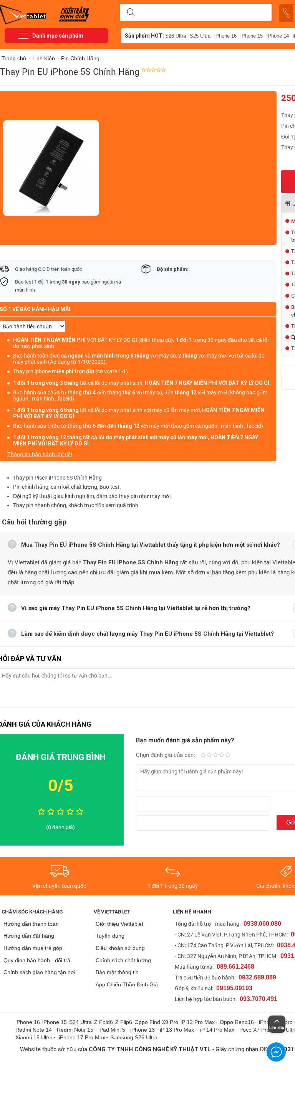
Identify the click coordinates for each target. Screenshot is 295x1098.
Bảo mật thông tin (117, 972)
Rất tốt (221, 755)
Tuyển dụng (110, 936)
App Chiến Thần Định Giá (127, 984)
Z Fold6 (103, 1022)
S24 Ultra (80, 1022)
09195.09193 (234, 988)
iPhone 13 (142, 1030)
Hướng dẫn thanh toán (31, 924)
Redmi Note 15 (75, 1030)
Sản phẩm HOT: (144, 36)
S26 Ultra (175, 36)
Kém (203, 755)
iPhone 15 (251, 36)
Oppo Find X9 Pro (156, 1022)
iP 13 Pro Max (177, 1030)
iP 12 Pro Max (198, 1022)
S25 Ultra (200, 36)
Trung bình (215, 755)
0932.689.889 (257, 977)
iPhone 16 (225, 36)
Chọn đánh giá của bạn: (166, 755)
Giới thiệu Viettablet (119, 924)
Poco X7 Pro (254, 1030)
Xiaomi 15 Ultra (34, 1037)
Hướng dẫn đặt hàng (28, 936)
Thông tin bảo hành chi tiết (39, 454)
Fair (209, 755)
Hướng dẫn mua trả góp (32, 948)
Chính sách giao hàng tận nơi (39, 972)
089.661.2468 (235, 966)
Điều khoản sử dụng (120, 948)
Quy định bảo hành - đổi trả (36, 960)
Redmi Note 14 (33, 1030)
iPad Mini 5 (111, 1030)
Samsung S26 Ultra (133, 1037)
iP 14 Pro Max (217, 1030)
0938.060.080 (262, 923)
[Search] (130, 13)
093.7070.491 (258, 999)
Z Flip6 (123, 1022)
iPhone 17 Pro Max (82, 1037)
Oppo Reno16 (237, 1022)
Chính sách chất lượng (123, 960)
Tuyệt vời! (227, 755)
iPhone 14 (278, 36)
